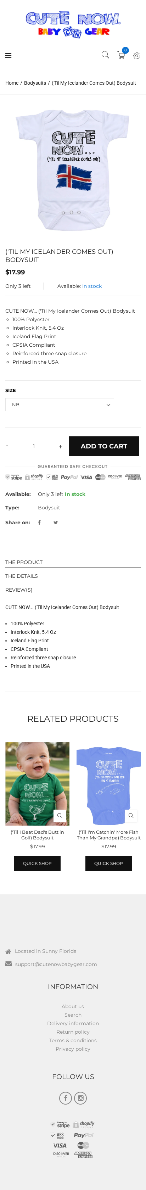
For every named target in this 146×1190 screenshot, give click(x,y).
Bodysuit (49, 507)
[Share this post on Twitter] (56, 522)
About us (73, 1006)
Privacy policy (73, 1049)
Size (10, 390)
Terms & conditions (73, 1040)
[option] (73, 169)
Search (73, 1015)
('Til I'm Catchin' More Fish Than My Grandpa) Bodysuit (109, 834)
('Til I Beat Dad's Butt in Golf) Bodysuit (37, 834)
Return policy (73, 1032)
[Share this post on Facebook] (45, 522)
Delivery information (73, 1023)
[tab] (73, 561)
